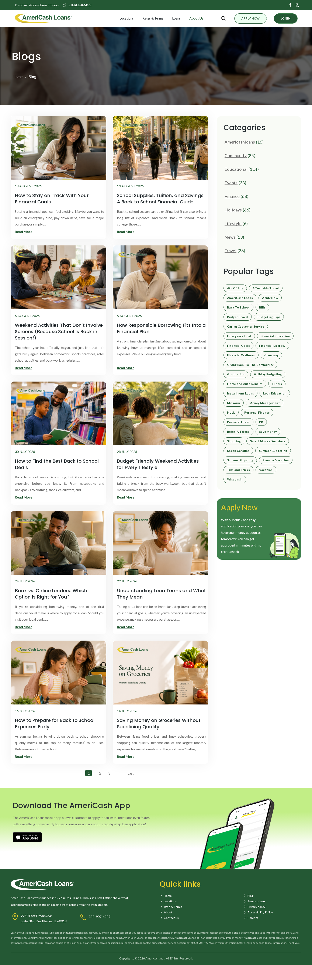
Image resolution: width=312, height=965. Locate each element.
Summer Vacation (276, 460)
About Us (196, 18)
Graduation (236, 374)
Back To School (238, 307)
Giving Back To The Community (250, 364)
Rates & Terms (152, 18)
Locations (126, 18)
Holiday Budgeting (268, 374)
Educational (236, 169)
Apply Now (270, 298)
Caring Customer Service (245, 326)
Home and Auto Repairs (245, 384)
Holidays (233, 209)
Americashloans (240, 141)
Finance (232, 196)
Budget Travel (237, 317)
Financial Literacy (272, 345)
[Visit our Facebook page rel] (290, 5)
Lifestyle (233, 223)
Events (231, 182)
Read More (23, 232)
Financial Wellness (241, 355)
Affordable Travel (266, 288)
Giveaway (271, 355)
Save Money (268, 431)
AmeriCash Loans (240, 298)
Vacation (266, 470)
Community (236, 155)
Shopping (234, 441)
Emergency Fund (239, 336)
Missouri (233, 403)
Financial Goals (238, 345)
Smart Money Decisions (267, 441)
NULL (231, 412)
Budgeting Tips (268, 317)
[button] (137, 18)
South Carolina (238, 450)
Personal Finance (257, 412)
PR (261, 422)
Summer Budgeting (273, 450)
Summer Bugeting (240, 460)
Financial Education (275, 336)
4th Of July (235, 288)
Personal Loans (238, 422)
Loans (176, 18)
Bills (262, 307)
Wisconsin (235, 479)
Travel (230, 250)
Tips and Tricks (238, 470)
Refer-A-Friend (238, 431)
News (230, 236)
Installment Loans (240, 393)
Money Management (264, 403)
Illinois (277, 384)
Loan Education (274, 393)
